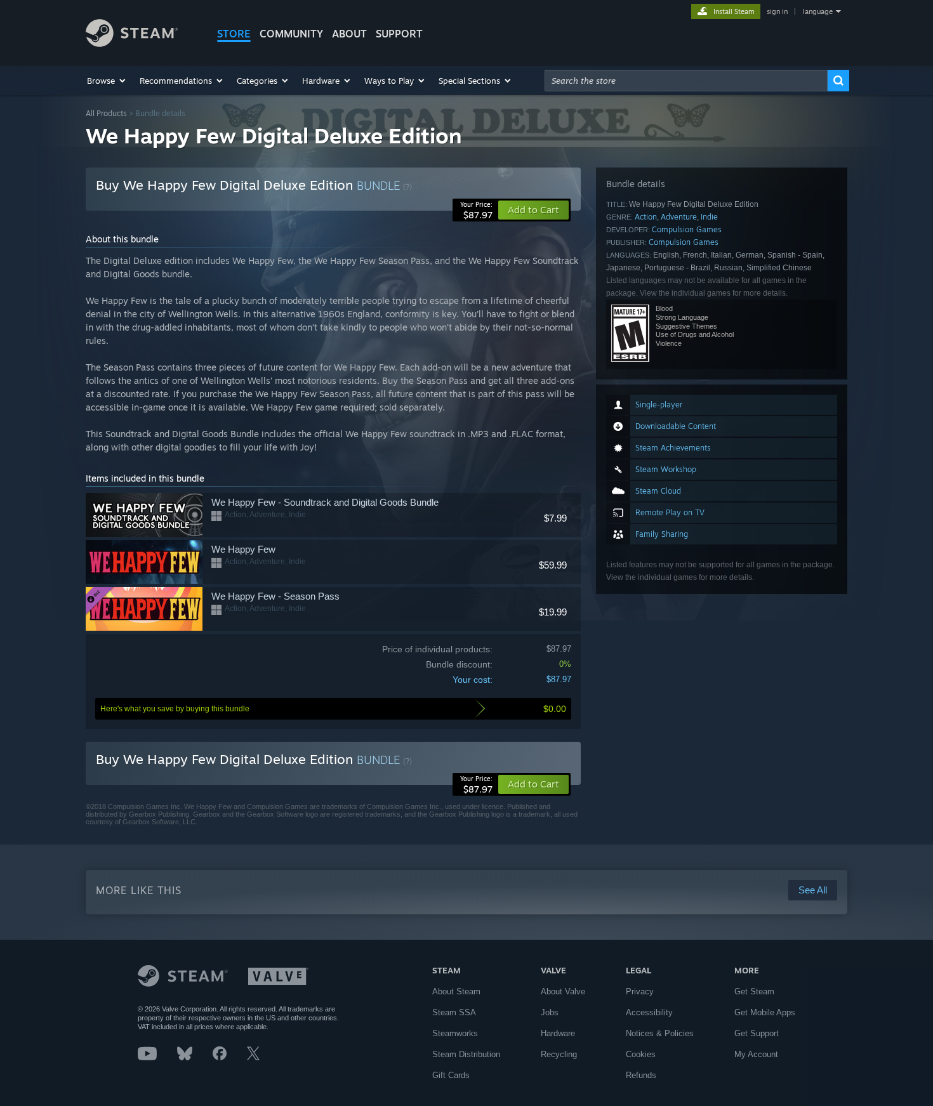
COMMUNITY (291, 33)
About (349, 33)
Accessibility (649, 1012)
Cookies (641, 1054)
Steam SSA (454, 1012)
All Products (106, 113)
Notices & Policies (660, 1033)
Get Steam (754, 991)
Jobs (550, 1012)
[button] (107, 80)
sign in (777, 11)
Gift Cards (451, 1075)
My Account (756, 1054)
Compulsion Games (687, 229)
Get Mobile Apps (764, 1012)
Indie (709, 216)
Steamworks (455, 1033)
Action (646, 216)
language (818, 11)
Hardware (558, 1033)
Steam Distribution (466, 1054)
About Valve (563, 991)
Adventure (679, 216)
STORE (234, 33)
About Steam (456, 991)
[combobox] (686, 80)
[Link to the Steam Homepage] (132, 43)
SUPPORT (399, 33)
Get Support (756, 1033)
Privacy (640, 991)
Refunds (641, 1075)
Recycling (559, 1054)
